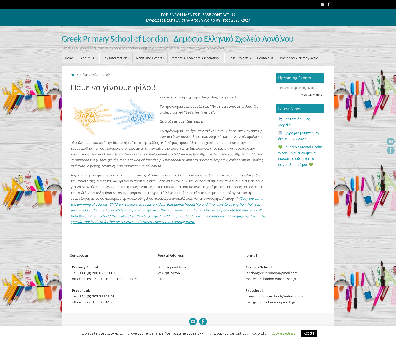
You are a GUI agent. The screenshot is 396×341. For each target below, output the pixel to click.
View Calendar (310, 94)
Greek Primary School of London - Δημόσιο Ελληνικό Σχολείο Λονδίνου (178, 39)
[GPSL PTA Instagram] (322, 4)
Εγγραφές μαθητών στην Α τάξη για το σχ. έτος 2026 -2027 (198, 20)
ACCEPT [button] (309, 333)
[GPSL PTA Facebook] (329, 4)
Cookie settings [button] (283, 333)
